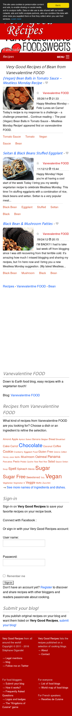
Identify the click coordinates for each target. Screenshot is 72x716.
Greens (57, 452)
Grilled (64, 452)
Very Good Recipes (12, 638)
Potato (23, 461)
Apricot (22, 439)
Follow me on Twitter (17, 665)
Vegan (43, 136)
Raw (36, 461)
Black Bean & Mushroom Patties (27, 224)
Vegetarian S (19, 483)
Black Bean (10, 207)
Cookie (8, 451)
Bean (18, 143)
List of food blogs (50, 683)
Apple (15, 439)
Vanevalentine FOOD (56, 93)
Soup (5, 469)
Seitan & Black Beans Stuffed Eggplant (32, 153)
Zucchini (46, 482)
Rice (45, 461)
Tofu (43, 477)
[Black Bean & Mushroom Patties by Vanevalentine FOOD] (18, 238)
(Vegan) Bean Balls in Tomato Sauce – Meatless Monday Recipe (32, 81)
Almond (7, 439)
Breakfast (60, 439)
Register (46, 587)
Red (41, 461)
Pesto (16, 461)
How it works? (13, 687)
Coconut (47, 446)
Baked (28, 439)
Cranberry (18, 451)
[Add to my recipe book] (46, 83)
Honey (6, 457)
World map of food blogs (54, 687)
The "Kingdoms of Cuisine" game (13, 705)
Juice (11, 457)
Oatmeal (41, 456)
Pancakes (7, 461)
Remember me (16, 576)
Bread (52, 439)
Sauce (7, 143)
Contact (45, 654)
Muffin (17, 457)
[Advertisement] (36, 329)
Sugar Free (14, 476)
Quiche (30, 461)
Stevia (31, 468)
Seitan (54, 207)
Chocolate (30, 445)
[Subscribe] (37, 93)
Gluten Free (45, 451)
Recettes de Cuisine (52, 699)
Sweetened (33, 477)
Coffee (57, 446)
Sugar (42, 467)
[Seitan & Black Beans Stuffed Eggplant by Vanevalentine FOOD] (18, 168)
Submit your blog (15, 683)
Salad (51, 461)
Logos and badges (16, 699)
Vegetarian (8, 482)
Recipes (8, 56)
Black (6, 214)
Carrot (14, 446)
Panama (54, 456)
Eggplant (27, 207)
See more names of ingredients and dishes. (36, 487)
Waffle (39, 483)
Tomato (30, 136)
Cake (6, 446)
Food (35, 451)
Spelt (12, 468)
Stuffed (41, 207)
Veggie (30, 482)
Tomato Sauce (12, 136)
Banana (36, 439)
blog (8, 662)
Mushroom (28, 273)
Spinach (22, 469)
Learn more (16, 18)
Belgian (44, 439)
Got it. (58, 5)
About (44, 650)
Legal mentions (14, 658)
